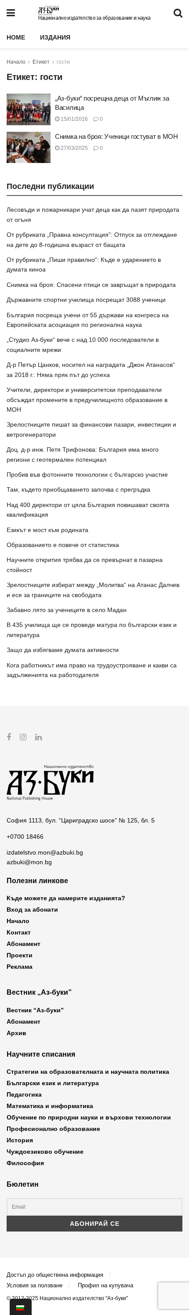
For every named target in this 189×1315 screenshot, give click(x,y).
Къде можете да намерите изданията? (66, 898)
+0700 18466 (25, 836)
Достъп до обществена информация (55, 1275)
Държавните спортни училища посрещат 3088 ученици (86, 299)
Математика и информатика (50, 1105)
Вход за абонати (32, 909)
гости (63, 62)
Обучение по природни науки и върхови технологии (89, 1117)
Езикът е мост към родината (47, 529)
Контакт (19, 932)
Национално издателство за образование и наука (94, 18)
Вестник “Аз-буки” (35, 1010)
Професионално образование (53, 1128)
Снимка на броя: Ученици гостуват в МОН (116, 136)
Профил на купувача (105, 1285)
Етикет (41, 62)
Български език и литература (53, 1083)
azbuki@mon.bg (29, 862)
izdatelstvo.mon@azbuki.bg (45, 852)
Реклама (20, 966)
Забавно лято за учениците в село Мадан (67, 609)
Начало (16, 62)
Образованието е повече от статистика (63, 544)
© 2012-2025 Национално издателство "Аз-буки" (67, 1298)
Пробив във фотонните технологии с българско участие (87, 474)
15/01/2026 (73, 119)
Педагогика (24, 1094)
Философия (25, 1162)
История (20, 1140)
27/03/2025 (73, 148)
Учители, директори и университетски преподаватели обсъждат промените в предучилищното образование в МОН (87, 399)
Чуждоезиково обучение (45, 1151)
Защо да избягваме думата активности (63, 649)
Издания (55, 37)
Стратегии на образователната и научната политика (88, 1071)
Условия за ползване (34, 1285)
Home (16, 37)
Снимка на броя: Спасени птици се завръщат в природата (91, 284)
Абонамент (23, 943)
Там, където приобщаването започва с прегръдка (78, 489)
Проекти (20, 955)
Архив (16, 1032)
